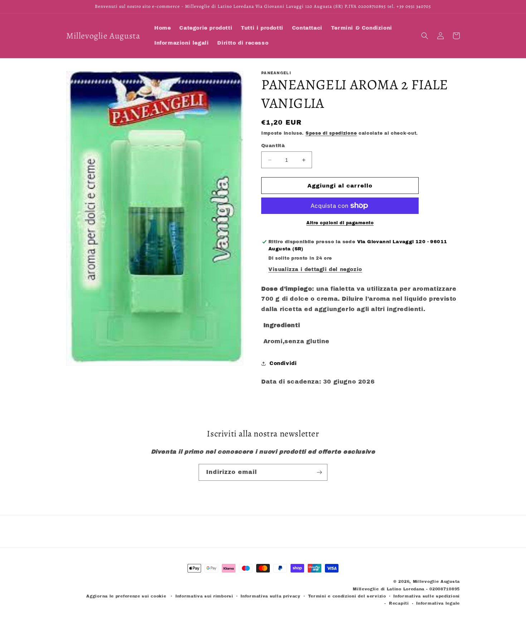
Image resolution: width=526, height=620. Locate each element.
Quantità (273, 145)
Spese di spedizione (331, 133)
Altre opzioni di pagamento (340, 222)
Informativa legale (438, 603)
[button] (425, 36)
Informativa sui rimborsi (204, 596)
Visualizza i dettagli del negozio (315, 269)
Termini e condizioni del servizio (347, 596)
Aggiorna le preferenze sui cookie (126, 596)
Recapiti (399, 603)
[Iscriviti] (319, 472)
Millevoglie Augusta (436, 581)
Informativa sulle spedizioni (426, 596)
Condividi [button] (283, 363)
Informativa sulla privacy (270, 596)
